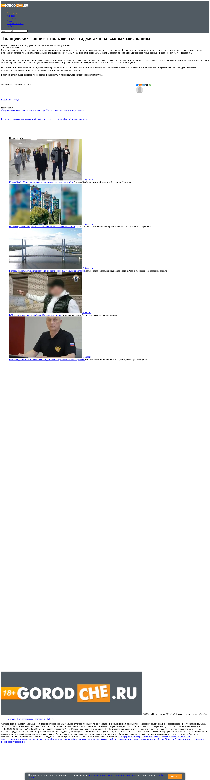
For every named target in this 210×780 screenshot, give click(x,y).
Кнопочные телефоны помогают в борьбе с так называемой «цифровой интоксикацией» (44, 119)
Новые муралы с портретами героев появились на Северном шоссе (42, 226)
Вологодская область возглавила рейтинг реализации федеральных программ (47, 271)
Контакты (11, 719)
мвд (16, 99)
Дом (9, 21)
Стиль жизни (15, 23)
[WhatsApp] (150, 85)
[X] (146, 85)
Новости (12, 13)
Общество (13, 18)
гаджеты (6, 99)
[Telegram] (143, 85)
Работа (11, 26)
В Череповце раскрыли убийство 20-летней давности (35, 315)
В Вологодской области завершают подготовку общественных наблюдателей (47, 359)
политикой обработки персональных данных (111, 775)
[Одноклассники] (140, 85)
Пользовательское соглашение (31, 719)
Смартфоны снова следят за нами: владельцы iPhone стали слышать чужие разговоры (43, 110)
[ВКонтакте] (137, 85)
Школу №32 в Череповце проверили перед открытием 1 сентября (41, 182)
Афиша (11, 16)
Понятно (175, 776)
